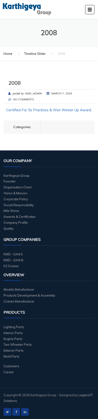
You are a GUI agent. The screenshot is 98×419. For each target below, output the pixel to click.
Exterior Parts (14, 350)
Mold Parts (12, 356)
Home (8, 54)
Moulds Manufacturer (19, 289)
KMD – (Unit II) (13, 260)
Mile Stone (11, 211)
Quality (9, 228)
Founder (10, 181)
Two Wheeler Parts (18, 344)
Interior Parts (13, 333)
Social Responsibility (19, 205)
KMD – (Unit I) (13, 254)
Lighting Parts (14, 327)
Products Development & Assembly (29, 295)
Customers (11, 366)
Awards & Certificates (20, 217)
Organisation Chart (18, 187)
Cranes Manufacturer (19, 301)
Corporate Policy (16, 199)
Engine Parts (13, 339)
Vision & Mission (15, 193)
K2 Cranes (11, 266)
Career (9, 372)
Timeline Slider (35, 54)
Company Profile (16, 222)
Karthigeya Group (16, 175)
